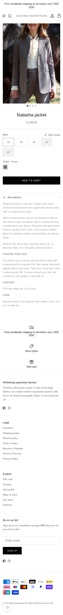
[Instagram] (9, 408)
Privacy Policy (10, 458)
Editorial (7, 504)
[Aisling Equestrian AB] (31, 16)
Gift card (7, 479)
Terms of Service (12, 453)
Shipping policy (11, 433)
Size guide (8, 489)
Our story (8, 499)
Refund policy (10, 438)
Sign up (12, 551)
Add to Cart (31, 180)
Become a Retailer (13, 448)
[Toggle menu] (4, 16)
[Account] (51, 16)
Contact (7, 484)
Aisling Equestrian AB (18, 603)
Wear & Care (10, 494)
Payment (8, 427)
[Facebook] (4, 408)
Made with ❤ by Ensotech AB (40, 603)
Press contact (10, 443)
